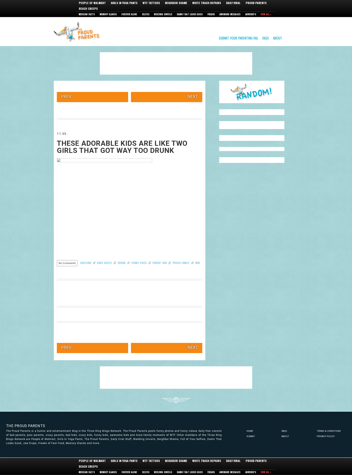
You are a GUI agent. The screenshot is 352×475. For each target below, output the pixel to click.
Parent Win (160, 263)
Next (192, 96)
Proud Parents (256, 3)
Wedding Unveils (163, 14)
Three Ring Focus (176, 400)
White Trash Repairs (206, 3)
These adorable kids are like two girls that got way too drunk (122, 147)
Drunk (122, 263)
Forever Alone (129, 14)
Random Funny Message (251, 92)
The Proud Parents (25, 426)
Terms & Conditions (329, 431)
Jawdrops (250, 14)
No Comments (67, 263)
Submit (250, 436)
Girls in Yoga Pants (124, 3)
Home (249, 431)
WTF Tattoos (151, 3)
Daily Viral (233, 3)
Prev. (66, 96)
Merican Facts (87, 14)
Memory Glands (108, 14)
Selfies (145, 14)
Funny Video (139, 263)
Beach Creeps (88, 9)
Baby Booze (104, 263)
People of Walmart (92, 3)
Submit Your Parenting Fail (238, 37)
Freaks (211, 14)
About (277, 37)
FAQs (265, 37)
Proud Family (181, 263)
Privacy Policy (326, 436)
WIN (197, 263)
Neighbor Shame (176, 3)
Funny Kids (78, 31)
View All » (266, 14)
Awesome (85, 263)
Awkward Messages (229, 14)
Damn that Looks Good (190, 14)
